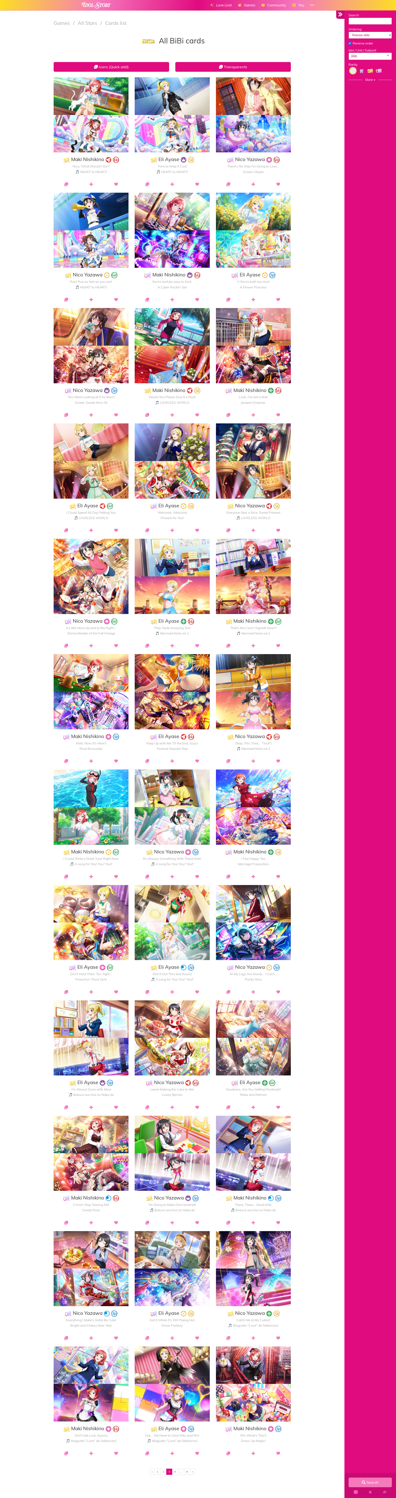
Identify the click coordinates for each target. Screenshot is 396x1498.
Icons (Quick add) (113, 67)
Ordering (355, 29)
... (181, 1471)
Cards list (115, 23)
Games (62, 23)
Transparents (235, 67)
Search (354, 15)
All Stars (88, 23)
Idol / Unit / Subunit (362, 50)
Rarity (353, 65)
